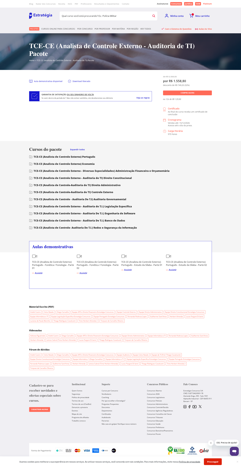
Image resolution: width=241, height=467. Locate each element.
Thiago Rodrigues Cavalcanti (65, 321)
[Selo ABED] (192, 450)
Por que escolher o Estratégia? (113, 401)
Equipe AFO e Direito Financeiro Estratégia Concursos (93, 312)
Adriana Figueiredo (37, 336)
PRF (76, 4)
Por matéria (118, 29)
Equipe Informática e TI (39, 316)
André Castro (35, 312)
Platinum (207, 4)
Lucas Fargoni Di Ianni (194, 316)
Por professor (102, 29)
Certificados (106, 414)
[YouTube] (194, 407)
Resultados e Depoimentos (106, 4)
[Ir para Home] (40, 16)
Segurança (76, 394)
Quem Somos (77, 390)
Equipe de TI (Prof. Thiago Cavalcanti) (166, 355)
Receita (61, 4)
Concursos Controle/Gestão (157, 407)
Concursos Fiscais (154, 434)
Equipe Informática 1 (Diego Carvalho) (88, 359)
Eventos (75, 410)
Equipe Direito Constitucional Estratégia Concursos (184, 312)
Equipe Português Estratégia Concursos (109, 316)
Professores (86, 4)
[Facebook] (189, 407)
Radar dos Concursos (46, 4)
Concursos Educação (155, 421)
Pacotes (34, 28)
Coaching (105, 397)
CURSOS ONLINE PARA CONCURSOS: (58, 29)
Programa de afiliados (80, 417)
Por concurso (85, 29)
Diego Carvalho (63, 312)
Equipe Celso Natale (141, 355)
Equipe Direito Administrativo (150, 312)
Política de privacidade (80, 397)
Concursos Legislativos (156, 397)
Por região (132, 29)
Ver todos (145, 29)
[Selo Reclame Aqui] (176, 450)
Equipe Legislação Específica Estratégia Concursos (71, 316)
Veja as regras (143, 98)
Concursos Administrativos (157, 404)
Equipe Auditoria (123, 355)
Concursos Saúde (154, 424)
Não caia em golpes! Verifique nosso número (119, 424)
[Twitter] (200, 407)
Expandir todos (77, 149)
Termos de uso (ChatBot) (81, 404)
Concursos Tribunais (155, 417)
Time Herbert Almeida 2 (88, 321)
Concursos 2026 (153, 394)
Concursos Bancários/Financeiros (160, 431)
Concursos (176, 3)
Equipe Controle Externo (126, 312)
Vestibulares (106, 394)
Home (32, 60)
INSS (70, 4)
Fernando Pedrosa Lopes (137, 316)
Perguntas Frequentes (110, 404)
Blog (31, 4)
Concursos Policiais (154, 401)
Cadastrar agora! (39, 409)
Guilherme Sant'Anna (158, 316)
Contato (125, 4)
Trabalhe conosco (79, 421)
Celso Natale (49, 312)
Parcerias (105, 421)
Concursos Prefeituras (155, 427)
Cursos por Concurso (110, 390)
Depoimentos (107, 410)
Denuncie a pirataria (80, 407)
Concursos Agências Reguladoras (160, 410)
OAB (198, 3)
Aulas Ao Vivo (205, 29)
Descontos (106, 407)
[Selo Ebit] (204, 450)
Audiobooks (106, 417)
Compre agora (187, 93)
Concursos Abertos (154, 390)
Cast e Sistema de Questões (178, 29)
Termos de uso (77, 401)
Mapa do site (77, 414)
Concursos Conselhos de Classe (159, 414)
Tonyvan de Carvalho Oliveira (112, 321)
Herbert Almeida (176, 316)
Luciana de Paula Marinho (40, 321)
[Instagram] (184, 407)
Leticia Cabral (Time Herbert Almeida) (61, 340)
